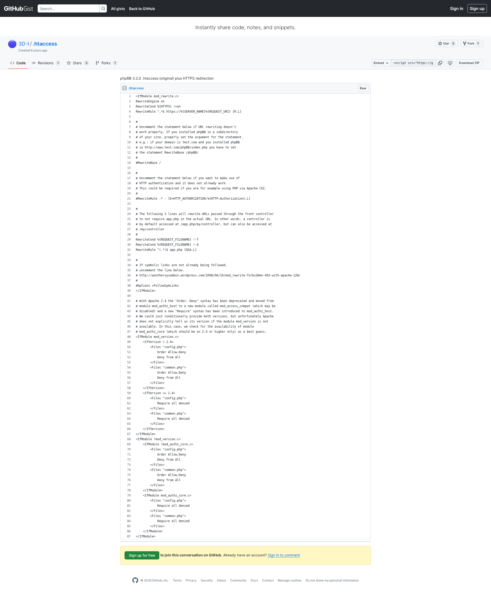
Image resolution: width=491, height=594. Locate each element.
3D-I (23, 44)
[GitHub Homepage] (135, 580)
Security (207, 580)
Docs (254, 580)
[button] (440, 63)
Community (238, 580)
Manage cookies (290, 580)
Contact (268, 580)
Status (221, 580)
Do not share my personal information (332, 580)
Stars (80, 63)
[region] (245, 316)
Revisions (48, 63)
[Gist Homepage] (19, 8)
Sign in (456, 8)
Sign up (477, 8)
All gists (118, 8)
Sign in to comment (284, 555)
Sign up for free (142, 555)
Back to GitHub (142, 8)
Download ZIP (469, 63)
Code (21, 63)
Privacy (191, 580)
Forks (109, 63)
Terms (177, 580)
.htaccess (45, 44)
